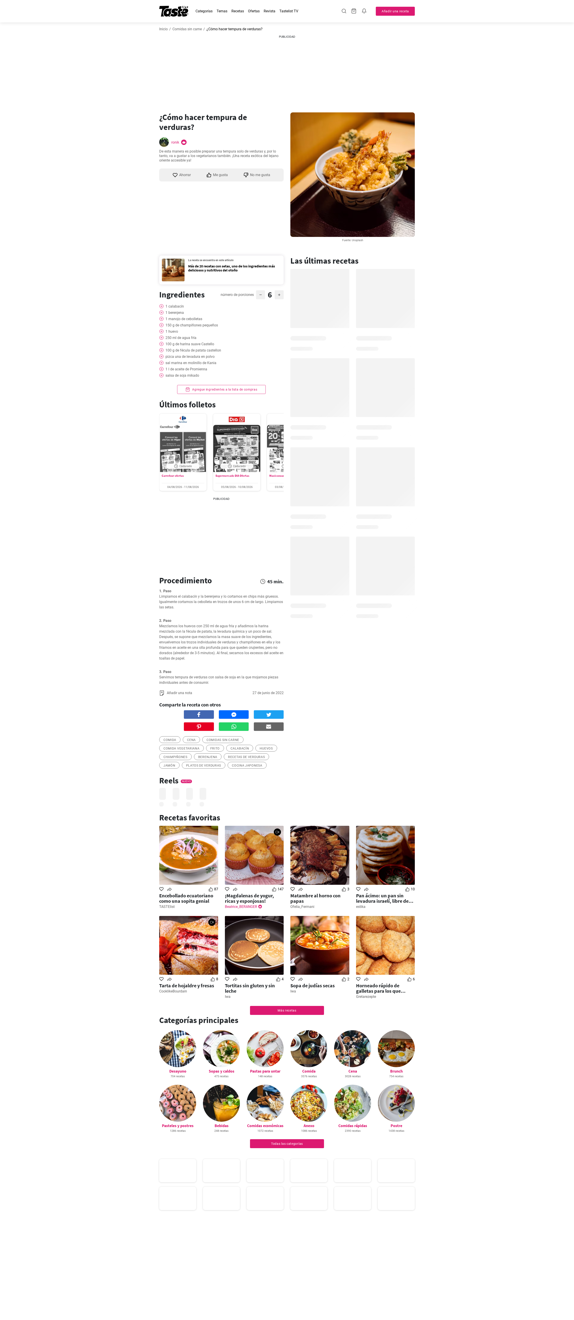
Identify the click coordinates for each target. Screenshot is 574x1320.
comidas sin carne (223, 740)
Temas (222, 11)
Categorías (204, 11)
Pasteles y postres (178, 1125)
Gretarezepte (366, 996)
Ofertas (254, 11)
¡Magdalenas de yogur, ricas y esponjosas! (249, 898)
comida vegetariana (181, 748)
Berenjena (207, 757)
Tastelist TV (288, 11)
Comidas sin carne (187, 29)
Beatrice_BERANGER (241, 907)
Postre (396, 1125)
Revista (269, 11)
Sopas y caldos (221, 1071)
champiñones (175, 757)
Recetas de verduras (246, 757)
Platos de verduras (203, 765)
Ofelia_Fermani (302, 907)
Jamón (169, 765)
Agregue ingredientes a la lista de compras (224, 389)
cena (191, 740)
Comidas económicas (265, 1125)
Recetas (237, 11)
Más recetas (287, 1010)
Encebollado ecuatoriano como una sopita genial (186, 898)
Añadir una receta (395, 11)
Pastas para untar (265, 1071)
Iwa (227, 996)
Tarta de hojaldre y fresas (186, 985)
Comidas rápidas (352, 1125)
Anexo (309, 1125)
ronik (175, 142)
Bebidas (221, 1125)
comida (169, 740)
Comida (308, 1071)
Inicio (163, 29)
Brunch (396, 1071)
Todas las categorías (287, 1143)
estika (360, 907)
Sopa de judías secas (312, 985)
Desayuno (177, 1071)
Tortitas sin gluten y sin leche (250, 988)
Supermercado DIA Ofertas (232, 476)
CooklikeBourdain (173, 991)
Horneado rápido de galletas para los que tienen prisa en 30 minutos (385, 988)
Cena (352, 1071)
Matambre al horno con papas (315, 898)
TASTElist (167, 907)
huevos (266, 748)
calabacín (239, 748)
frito (215, 748)
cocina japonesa (247, 765)
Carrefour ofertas (173, 476)
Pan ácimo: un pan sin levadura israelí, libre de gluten (382, 898)
